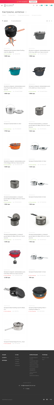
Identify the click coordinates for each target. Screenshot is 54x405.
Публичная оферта (34, 375)
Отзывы (17, 361)
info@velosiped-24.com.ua (28, 385)
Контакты (17, 365)
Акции (4, 354)
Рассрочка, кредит (34, 366)
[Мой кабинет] (37, 5)
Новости (17, 363)
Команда (17, 359)
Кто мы (16, 357)
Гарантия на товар (34, 364)
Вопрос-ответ (45, 357)
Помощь (45, 354)
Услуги (4, 357)
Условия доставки (34, 360)
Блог (43, 359)
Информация (34, 354)
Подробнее (33, 1)
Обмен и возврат (34, 362)
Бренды (4, 360)
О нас (17, 354)
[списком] (49, 21)
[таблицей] (51, 21)
